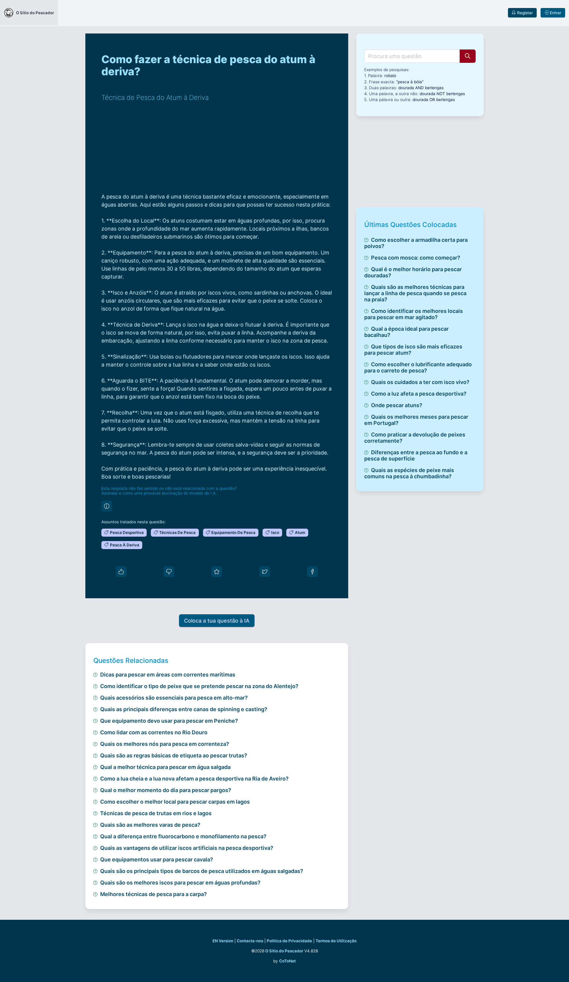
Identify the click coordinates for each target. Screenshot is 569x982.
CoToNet (287, 961)
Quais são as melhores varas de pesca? (150, 825)
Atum (300, 532)
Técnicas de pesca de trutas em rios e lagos (156, 813)
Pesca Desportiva (127, 532)
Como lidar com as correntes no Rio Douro (153, 732)
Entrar (555, 12)
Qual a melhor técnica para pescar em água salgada (165, 767)
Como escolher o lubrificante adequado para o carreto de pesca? (418, 367)
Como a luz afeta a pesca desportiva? (418, 394)
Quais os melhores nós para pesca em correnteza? (164, 744)
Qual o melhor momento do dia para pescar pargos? (165, 790)
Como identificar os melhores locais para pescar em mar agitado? (413, 314)
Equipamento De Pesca (233, 532)
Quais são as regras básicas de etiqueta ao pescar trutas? (173, 755)
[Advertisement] (216, 151)
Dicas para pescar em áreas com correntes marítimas (167, 674)
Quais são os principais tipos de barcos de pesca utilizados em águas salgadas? (201, 871)
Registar (525, 12)
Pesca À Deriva (124, 545)
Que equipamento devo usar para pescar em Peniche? (169, 721)
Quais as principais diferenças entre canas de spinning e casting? (183, 709)
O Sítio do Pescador (284, 951)
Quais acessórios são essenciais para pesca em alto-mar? (174, 698)
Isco (275, 532)
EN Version (222, 940)
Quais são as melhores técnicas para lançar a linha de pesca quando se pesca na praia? (415, 293)
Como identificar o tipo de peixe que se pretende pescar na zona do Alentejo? (199, 686)
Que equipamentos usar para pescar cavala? (156, 859)
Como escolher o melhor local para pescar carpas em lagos (175, 802)
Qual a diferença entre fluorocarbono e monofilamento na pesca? (183, 836)
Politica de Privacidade (289, 940)
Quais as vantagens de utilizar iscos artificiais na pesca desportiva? (186, 848)
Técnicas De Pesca (177, 532)
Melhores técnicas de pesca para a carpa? (153, 894)
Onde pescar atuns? (396, 405)
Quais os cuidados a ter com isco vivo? (420, 382)
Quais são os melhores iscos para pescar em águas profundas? (180, 882)
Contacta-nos (250, 940)
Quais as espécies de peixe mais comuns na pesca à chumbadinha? (409, 473)
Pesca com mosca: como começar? (415, 258)
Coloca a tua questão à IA (217, 621)
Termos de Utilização (336, 940)
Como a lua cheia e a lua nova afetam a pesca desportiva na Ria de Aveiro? (194, 778)
